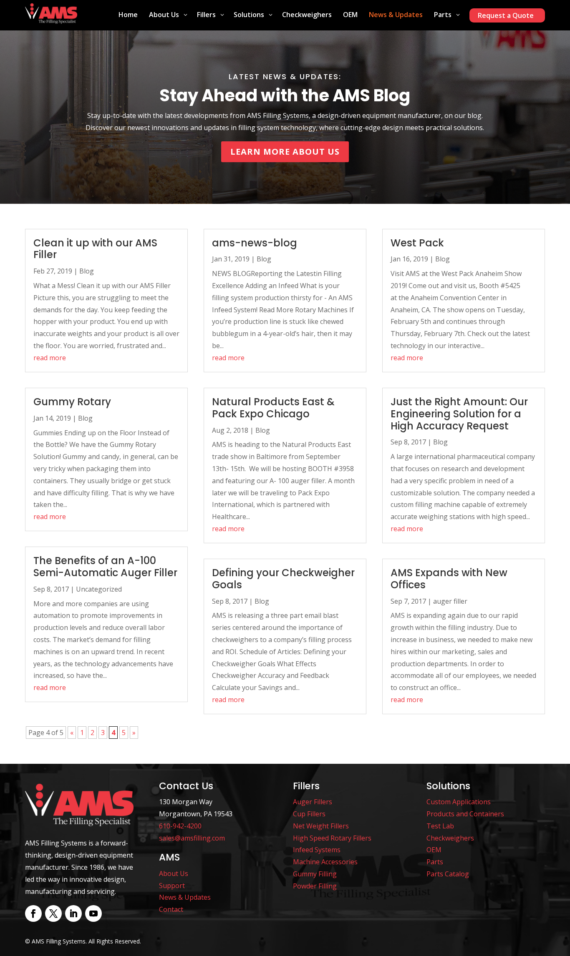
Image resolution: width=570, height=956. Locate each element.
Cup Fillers (309, 813)
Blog (86, 271)
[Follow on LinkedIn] (73, 913)
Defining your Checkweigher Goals (283, 579)
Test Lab (440, 826)
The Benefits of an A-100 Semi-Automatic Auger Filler (105, 567)
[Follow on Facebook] (33, 913)
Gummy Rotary (72, 402)
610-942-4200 (180, 826)
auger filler (450, 601)
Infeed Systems (316, 849)
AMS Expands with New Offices (449, 579)
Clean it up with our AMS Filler (95, 249)
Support (172, 885)
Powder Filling (315, 886)
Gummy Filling (315, 873)
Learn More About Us (285, 151)
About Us (173, 873)
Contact (171, 909)
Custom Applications (458, 801)
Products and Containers (465, 813)
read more (49, 357)
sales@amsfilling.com (192, 838)
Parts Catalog (447, 873)
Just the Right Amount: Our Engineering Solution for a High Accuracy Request (459, 414)
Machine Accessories (325, 861)
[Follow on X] (53, 913)
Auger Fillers (312, 801)
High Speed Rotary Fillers (332, 838)
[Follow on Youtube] (93, 913)
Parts (434, 861)
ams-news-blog (254, 243)
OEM (433, 849)
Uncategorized (99, 589)
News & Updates (185, 897)
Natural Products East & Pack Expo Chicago (273, 408)
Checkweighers (450, 838)
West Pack (417, 243)
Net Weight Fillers (321, 826)
